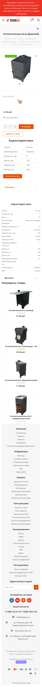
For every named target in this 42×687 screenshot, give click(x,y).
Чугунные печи (21, 507)
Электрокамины (21, 485)
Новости (21, 439)
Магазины (21, 443)
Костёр (21, 546)
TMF (21, 550)
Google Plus (29, 600)
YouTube (17, 600)
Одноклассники (23, 600)
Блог (21, 468)
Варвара (30, 151)
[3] (9, 96)
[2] (6, 96)
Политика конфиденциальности (21, 446)
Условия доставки (21, 462)
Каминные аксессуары (21, 498)
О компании (21, 433)
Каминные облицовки (21, 491)
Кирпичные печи (21, 514)
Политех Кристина (21, 543)
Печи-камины (21, 511)
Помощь (21, 455)
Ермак (21, 553)
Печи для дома (21, 503)
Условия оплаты (21, 459)
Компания (21, 429)
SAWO (21, 537)
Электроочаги (21, 494)
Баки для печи (21, 576)
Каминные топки (21, 481)
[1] (4, 96)
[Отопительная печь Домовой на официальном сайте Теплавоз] (21, 69)
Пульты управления (21, 559)
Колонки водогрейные (21, 520)
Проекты (21, 436)
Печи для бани (21, 565)
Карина (21, 540)
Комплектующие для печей (21, 572)
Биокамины (21, 488)
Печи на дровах (21, 569)
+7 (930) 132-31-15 (13, 611)
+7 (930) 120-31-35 (29, 611)
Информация (21, 451)
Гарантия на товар (21, 465)
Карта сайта (21, 472)
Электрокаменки (21, 529)
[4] (11, 96)
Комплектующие (21, 556)
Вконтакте (11, 600)
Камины (21, 477)
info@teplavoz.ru (23, 617)
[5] (13, 96)
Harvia (21, 533)
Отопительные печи (21, 517)
